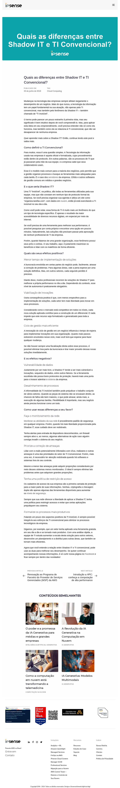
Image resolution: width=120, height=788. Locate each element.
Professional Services (59, 765)
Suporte (76, 752)
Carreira (99, 749)
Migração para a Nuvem (60, 768)
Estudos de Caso (79, 749)
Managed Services (58, 752)
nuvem (64, 201)
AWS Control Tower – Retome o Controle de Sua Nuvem (59, 775)
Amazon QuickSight (58, 749)
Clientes (99, 752)
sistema (51, 379)
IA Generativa (68, 645)
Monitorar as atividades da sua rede (40, 421)
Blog (75, 755)
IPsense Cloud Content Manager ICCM (59, 760)
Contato (99, 755)
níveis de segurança (36, 493)
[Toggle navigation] (96, 5)
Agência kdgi (86, 786)
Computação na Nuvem (36, 692)
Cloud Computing (54, 91)
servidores (53, 177)
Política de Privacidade (104, 759)
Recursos (77, 745)
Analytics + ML (56, 745)
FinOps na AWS (56, 755)
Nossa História (101, 745)
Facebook (89, 554)
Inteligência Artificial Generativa (41, 645)
